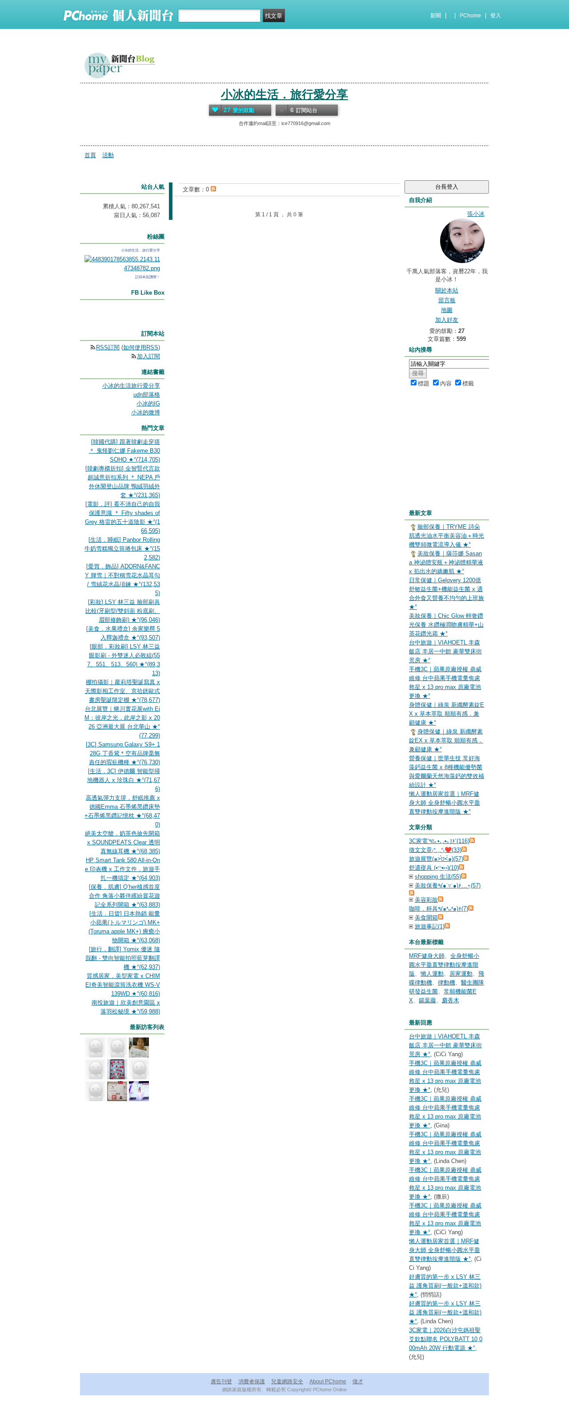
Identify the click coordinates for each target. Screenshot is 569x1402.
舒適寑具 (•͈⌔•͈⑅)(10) (434, 867)
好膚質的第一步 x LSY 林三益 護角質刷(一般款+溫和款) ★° (445, 1285)
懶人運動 (432, 973)
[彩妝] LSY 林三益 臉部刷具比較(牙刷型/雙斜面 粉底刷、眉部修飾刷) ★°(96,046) (122, 611)
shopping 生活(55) (438, 876)
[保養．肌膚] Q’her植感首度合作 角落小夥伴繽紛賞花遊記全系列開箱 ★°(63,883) (124, 895)
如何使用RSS (140, 347)
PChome (470, 15)
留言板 (447, 300)
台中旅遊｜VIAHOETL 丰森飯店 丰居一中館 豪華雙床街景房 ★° (445, 651)
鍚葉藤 (427, 1000)
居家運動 (461, 973)
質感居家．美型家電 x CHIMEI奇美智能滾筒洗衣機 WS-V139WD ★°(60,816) (122, 984)
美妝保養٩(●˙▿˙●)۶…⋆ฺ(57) (448, 885)
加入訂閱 (148, 356)
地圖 (447, 310)
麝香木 (450, 1000)
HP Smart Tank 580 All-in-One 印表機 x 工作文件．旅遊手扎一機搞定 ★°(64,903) (122, 869)
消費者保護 (251, 1381)
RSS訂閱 (108, 347)
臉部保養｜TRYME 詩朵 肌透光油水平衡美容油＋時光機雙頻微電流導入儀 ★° (446, 535)
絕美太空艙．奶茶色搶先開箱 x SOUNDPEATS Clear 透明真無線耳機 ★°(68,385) (122, 842)
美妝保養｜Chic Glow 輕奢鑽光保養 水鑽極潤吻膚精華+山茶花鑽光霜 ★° (446, 624)
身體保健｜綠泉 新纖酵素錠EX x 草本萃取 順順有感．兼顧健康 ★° (446, 713)
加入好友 (446, 319)
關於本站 (446, 290)
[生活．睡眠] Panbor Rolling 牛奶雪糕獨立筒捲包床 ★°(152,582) (122, 548)
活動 (108, 155)
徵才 (358, 1381)
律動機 (446, 982)
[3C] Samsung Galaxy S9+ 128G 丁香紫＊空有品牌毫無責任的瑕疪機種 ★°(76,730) (123, 753)
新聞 (435, 15)
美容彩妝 (426, 899)
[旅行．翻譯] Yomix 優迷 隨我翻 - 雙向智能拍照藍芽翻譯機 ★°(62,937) (122, 958)
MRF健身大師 (427, 955)
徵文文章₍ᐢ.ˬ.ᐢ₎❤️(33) (435, 850)
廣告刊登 (221, 1381)
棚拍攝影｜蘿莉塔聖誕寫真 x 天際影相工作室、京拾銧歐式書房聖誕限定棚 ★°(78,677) (122, 691)
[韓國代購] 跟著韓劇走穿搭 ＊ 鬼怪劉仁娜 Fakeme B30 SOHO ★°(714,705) (124, 450)
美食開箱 (426, 917)
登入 (495, 15)
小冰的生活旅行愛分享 (131, 385)
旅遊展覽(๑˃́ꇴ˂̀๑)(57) (436, 858)
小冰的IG (148, 403)
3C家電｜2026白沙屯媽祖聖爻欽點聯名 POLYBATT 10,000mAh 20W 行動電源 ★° (445, 1339)
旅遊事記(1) (430, 926)
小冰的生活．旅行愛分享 (284, 94)
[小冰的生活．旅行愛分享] (122, 268)
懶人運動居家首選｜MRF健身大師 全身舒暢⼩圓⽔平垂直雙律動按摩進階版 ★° (444, 802)
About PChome (327, 1381)
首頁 (90, 155)
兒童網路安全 (287, 1381)
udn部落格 (146, 394)
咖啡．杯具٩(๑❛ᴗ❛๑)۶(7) (438, 908)
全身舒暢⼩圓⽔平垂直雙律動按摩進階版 (444, 964)
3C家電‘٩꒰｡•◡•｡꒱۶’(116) (439, 841)
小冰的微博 (145, 412)
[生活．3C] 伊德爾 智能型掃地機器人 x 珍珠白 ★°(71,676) (123, 780)
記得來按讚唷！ (147, 277)
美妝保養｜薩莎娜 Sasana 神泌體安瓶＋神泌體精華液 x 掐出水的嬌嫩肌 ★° (446, 562)
